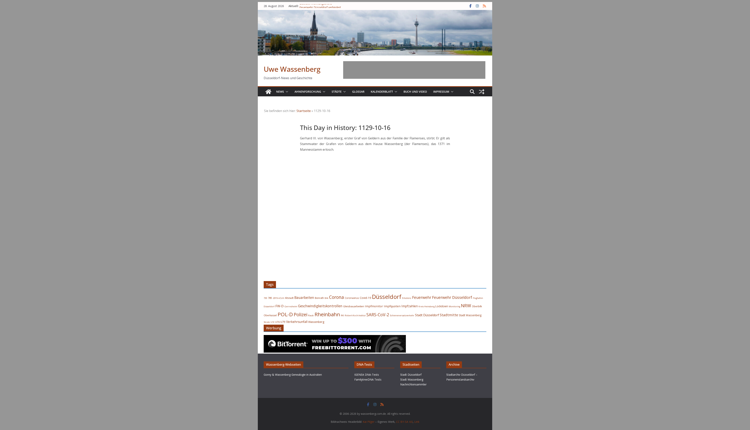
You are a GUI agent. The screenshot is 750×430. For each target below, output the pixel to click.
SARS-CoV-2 (377, 314)
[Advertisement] (414, 70)
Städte (337, 91)
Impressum (441, 91)
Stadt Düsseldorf (427, 315)
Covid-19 (365, 298)
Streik (267, 322)
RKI (342, 315)
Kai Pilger (368, 422)
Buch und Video (415, 91)
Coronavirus (352, 298)
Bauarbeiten (304, 297)
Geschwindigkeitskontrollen (320, 306)
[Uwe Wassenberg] (268, 91)
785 (270, 298)
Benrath (319, 298)
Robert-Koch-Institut (355, 315)
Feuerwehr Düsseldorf (452, 297)
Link (416, 422)
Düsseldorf (386, 297)
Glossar (358, 91)
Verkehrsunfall (296, 322)
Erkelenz (406, 298)
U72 (272, 322)
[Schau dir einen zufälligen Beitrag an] (481, 91)
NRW (466, 306)
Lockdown (441, 306)
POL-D (285, 314)
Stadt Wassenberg (470, 315)
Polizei (300, 314)
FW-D (279, 306)
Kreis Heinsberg (427, 306)
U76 (277, 322)
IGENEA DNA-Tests (366, 374)
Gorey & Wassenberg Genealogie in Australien (293, 374)
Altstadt (289, 298)
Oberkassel (270, 315)
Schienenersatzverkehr (402, 315)
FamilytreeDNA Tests (367, 379)
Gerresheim (290, 306)
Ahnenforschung (308, 91)
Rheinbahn (327, 314)
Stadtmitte (449, 315)
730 (265, 298)
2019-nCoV (278, 298)
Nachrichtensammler (413, 384)
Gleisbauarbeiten (353, 306)
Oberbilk (477, 306)
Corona (336, 297)
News (280, 91)
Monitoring (454, 306)
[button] (286, 91)
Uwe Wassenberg (292, 69)
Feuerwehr (421, 297)
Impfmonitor (374, 306)
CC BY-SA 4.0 (404, 422)
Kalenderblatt (382, 91)
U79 (282, 322)
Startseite (303, 111)
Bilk (326, 298)
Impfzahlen (409, 306)
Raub (311, 315)
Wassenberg (316, 322)
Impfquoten (392, 306)
